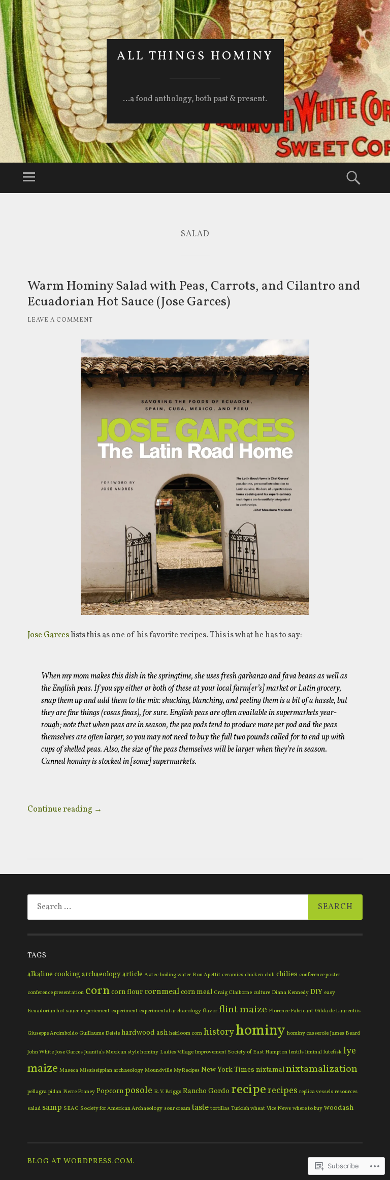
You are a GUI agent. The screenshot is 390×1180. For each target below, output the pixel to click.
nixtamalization (322, 1069)
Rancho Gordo (206, 1091)
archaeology (101, 974)
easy (329, 993)
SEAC (71, 1108)
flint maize (243, 1010)
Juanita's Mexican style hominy (121, 1052)
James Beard (345, 1033)
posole (138, 1090)
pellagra (37, 1092)
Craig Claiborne (233, 993)
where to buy (307, 1108)
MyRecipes (187, 1070)
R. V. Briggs (167, 1092)
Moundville (158, 1070)
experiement (95, 1011)
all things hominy (195, 56)
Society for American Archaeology (121, 1108)
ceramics (232, 975)
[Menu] (29, 178)
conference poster (319, 975)
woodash (338, 1108)
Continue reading (64, 809)
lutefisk (332, 1052)
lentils (296, 1052)
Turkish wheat (248, 1108)
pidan (54, 1092)
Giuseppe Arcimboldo (52, 1033)
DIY (316, 992)
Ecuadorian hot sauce (53, 1011)
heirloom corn (185, 1033)
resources (346, 1092)
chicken (254, 975)
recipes (283, 1090)
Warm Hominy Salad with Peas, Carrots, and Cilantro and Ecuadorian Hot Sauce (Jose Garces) (194, 294)
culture (261, 993)
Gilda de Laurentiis (338, 1011)
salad (34, 1108)
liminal (313, 1052)
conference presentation (55, 993)
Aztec (151, 975)
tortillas (220, 1108)
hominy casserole (308, 1033)
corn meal (196, 992)
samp (52, 1107)
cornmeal (161, 992)
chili (270, 975)
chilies (287, 974)
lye (349, 1051)
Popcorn (109, 1091)
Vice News (279, 1108)
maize (42, 1069)
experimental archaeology (170, 1011)
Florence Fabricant (291, 1011)
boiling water (175, 975)
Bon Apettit (206, 975)
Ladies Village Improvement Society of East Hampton (223, 1052)
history (219, 1032)
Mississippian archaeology (111, 1070)
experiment (124, 1011)
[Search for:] (195, 907)
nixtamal (270, 1070)
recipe (248, 1090)
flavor (210, 1011)
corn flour (127, 992)
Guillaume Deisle (99, 1033)
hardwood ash (144, 1033)
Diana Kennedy (290, 993)
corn (97, 991)
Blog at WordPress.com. (81, 1161)
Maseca (68, 1070)
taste (200, 1107)
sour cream (177, 1108)
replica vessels (316, 1092)
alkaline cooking (53, 974)
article (132, 974)
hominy (260, 1030)
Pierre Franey (79, 1092)
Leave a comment (60, 320)
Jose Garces (48, 635)
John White (40, 1052)
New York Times (227, 1070)
